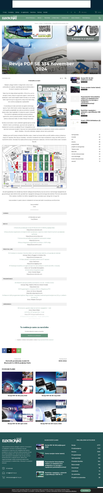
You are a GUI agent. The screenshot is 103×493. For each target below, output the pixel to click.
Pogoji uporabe (41, 339)
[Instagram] (71, 12)
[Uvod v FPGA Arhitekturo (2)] (75, 122)
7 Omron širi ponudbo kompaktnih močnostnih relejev (34, 238)
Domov (36, 23)
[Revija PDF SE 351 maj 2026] (51, 383)
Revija (41, 23)
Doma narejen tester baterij (90, 87)
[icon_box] (7, 468)
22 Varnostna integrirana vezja (34, 270)
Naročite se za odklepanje (34, 335)
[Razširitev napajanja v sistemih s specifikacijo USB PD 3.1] (75, 112)
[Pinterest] (14, 350)
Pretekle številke (47, 23)
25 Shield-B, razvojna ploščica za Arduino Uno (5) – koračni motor (34, 282)
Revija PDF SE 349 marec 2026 (51, 423)
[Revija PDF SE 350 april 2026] (17, 411)
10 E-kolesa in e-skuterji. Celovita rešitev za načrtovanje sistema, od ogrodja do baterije (34, 253)
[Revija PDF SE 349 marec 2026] (51, 411)
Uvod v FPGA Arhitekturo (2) (90, 120)
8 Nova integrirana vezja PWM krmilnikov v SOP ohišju (34, 242)
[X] (9, 350)
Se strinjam (85, 490)
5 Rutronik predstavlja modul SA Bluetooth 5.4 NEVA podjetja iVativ (34, 227)
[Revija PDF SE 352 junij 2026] (17, 383)
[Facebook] (67, 12)
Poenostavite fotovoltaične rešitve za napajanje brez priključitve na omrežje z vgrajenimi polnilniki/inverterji (90, 100)
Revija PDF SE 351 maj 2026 (51, 395)
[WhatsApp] (18, 350)
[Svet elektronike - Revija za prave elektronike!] (11, 17)
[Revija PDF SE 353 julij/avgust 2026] (75, 80)
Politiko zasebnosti (49, 339)
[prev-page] (72, 128)
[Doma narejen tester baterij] (75, 89)
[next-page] (74, 128)
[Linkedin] (74, 12)
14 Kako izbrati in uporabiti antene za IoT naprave (34, 259)
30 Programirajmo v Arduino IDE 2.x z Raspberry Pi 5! (34, 289)
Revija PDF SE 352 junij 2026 (17, 395)
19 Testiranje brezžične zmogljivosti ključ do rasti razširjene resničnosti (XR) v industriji (34, 266)
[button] (99, 17)
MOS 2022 (63, 361)
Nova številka (84, 81)
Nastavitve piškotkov (70, 491)
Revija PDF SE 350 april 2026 (17, 423)
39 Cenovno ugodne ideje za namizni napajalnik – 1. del (34, 308)
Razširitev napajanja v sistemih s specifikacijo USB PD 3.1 (90, 112)
